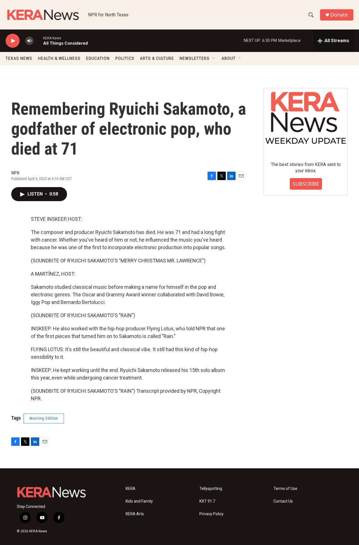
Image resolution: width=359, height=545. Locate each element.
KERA (130, 489)
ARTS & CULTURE (157, 58)
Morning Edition (43, 418)
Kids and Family (139, 501)
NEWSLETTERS (195, 58)
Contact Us (283, 501)
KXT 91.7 (207, 501)
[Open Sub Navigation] (213, 58)
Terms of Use (285, 489)
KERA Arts (135, 514)
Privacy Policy (211, 514)
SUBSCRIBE (306, 183)
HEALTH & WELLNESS (59, 58)
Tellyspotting (210, 489)
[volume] (29, 41)
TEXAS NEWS (19, 58)
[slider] (38, 41)
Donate (339, 15)
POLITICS (124, 58)
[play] (12, 41)
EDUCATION (98, 58)
